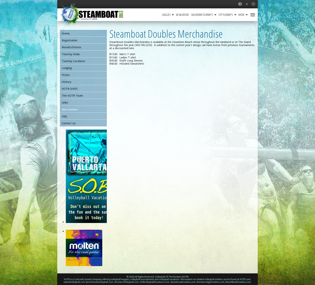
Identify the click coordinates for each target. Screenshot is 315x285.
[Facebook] (240, 4)
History (66, 81)
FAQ (64, 116)
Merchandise (70, 109)
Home (66, 33)
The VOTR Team (72, 95)
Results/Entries (71, 47)
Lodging (67, 68)
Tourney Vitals (71, 54)
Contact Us (69, 123)
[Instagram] (253, 4)
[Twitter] (247, 4)
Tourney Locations (73, 61)
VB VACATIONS (182, 15)
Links (65, 102)
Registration (69, 40)
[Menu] (252, 14)
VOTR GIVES (70, 88)
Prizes (66, 75)
